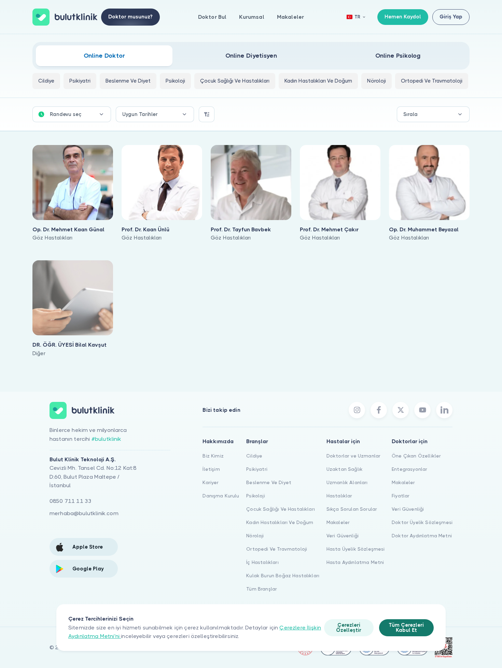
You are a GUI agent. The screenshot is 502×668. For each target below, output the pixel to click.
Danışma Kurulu (221, 495)
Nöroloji (255, 535)
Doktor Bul (212, 17)
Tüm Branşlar (261, 589)
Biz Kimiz (213, 456)
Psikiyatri (256, 469)
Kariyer (211, 482)
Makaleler (290, 17)
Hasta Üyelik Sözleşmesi (355, 549)
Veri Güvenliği (342, 535)
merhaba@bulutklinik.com (84, 513)
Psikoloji (255, 495)
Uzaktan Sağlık (344, 469)
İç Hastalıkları (262, 562)
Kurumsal (251, 17)
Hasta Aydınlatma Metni (355, 562)
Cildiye (254, 456)
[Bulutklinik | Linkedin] (444, 410)
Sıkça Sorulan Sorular (351, 509)
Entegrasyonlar (409, 469)
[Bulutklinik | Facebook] (379, 410)
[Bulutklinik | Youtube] (422, 410)
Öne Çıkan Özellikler (416, 456)
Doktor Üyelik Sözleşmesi (422, 522)
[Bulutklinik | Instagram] (357, 410)
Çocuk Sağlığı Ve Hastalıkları (280, 509)
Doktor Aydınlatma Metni (422, 535)
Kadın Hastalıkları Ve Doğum (279, 522)
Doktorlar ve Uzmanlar (353, 456)
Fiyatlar (400, 495)
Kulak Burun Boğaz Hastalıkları (282, 575)
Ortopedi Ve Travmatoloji (276, 549)
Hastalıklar (339, 495)
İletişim (211, 469)
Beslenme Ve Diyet (268, 482)
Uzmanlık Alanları (347, 482)
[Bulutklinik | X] (400, 410)
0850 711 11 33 (71, 501)
